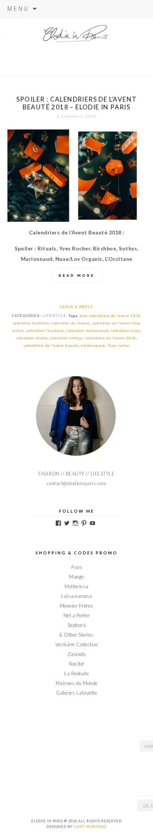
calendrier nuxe (125, 331)
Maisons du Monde (77, 683)
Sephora (77, 625)
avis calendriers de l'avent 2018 (110, 316)
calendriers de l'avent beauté (51, 345)
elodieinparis (93, 345)
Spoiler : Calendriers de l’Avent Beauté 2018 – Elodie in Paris (76, 103)
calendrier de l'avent (70, 323)
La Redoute (76, 673)
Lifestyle (54, 316)
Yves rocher (119, 345)
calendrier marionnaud (87, 331)
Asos (76, 567)
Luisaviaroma (76, 596)
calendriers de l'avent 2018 (110, 338)
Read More (77, 275)
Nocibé (76, 664)
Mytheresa (76, 586)
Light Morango (90, 826)
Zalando (77, 654)
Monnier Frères (77, 606)
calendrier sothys (66, 338)
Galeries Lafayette (76, 693)
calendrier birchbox (31, 323)
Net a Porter (77, 615)
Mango (76, 577)
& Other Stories (76, 635)
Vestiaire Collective (76, 644)
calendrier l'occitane (45, 331)
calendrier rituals (31, 338)
